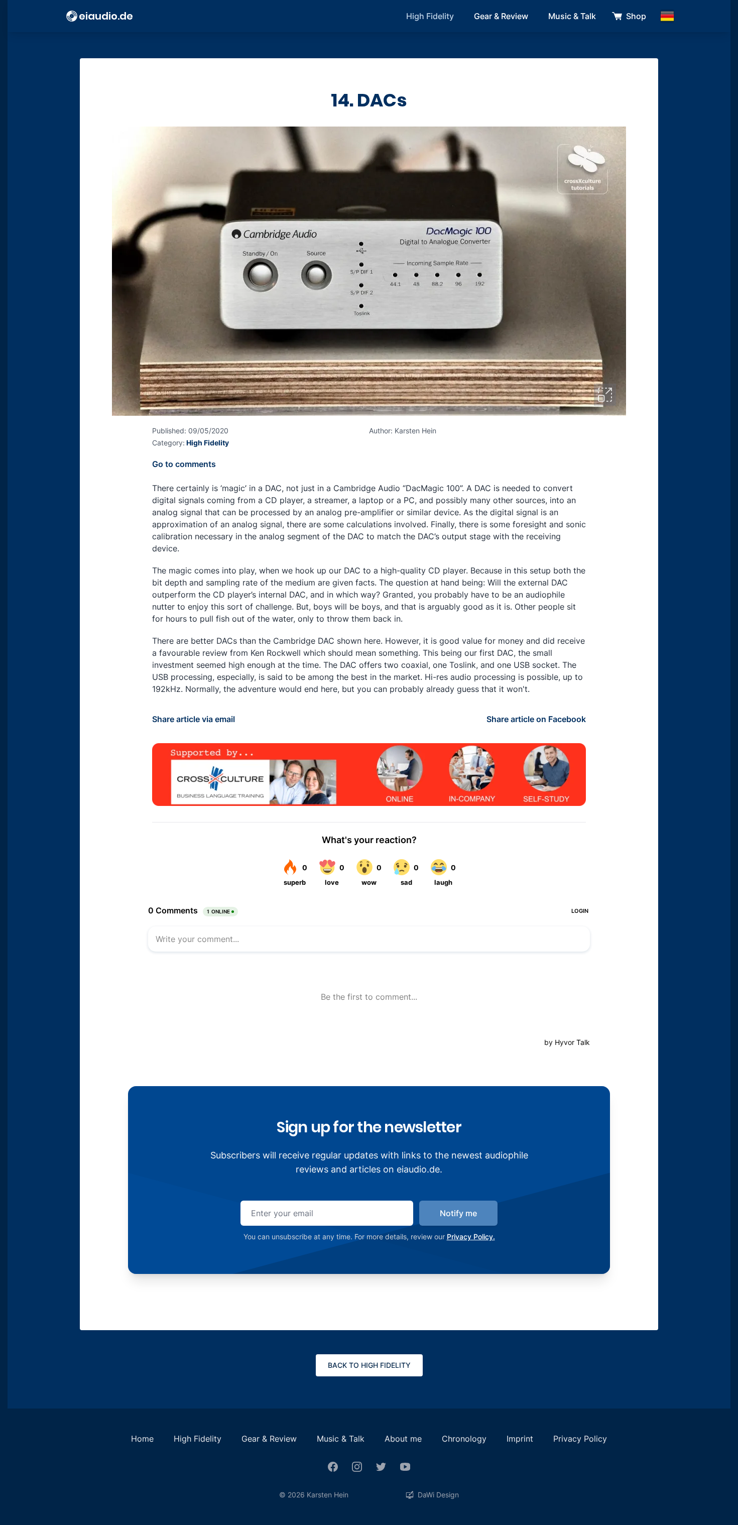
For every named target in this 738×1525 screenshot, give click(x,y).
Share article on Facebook (536, 719)
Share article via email (193, 719)
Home (142, 1439)
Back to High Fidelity (369, 1365)
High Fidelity (430, 16)
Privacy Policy (580, 1439)
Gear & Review (501, 16)
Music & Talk (572, 16)
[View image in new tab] (605, 395)
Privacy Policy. (471, 1236)
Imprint (520, 1439)
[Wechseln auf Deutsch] (667, 16)
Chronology (464, 1439)
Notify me (458, 1213)
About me (403, 1439)
